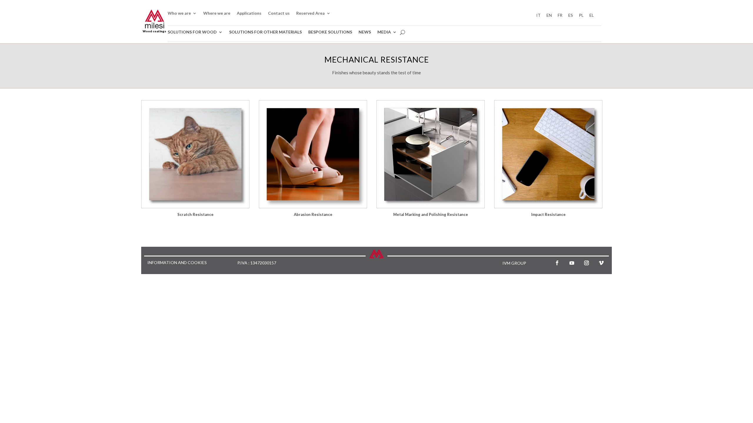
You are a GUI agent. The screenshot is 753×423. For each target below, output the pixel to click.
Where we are (216, 13)
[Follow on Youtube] (572, 263)
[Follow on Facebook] (557, 263)
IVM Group (514, 263)
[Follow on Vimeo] (601, 263)
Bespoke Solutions (330, 32)
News (365, 32)
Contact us (279, 13)
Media (384, 32)
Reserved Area (310, 13)
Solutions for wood (192, 32)
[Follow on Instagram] (586, 263)
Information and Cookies (177, 263)
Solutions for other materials (265, 32)
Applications (249, 13)
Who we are (179, 13)
